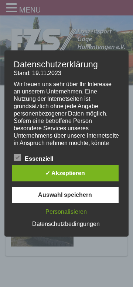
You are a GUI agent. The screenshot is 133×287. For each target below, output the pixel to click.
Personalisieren (66, 212)
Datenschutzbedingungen (66, 224)
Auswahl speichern (65, 195)
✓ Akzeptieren (65, 173)
